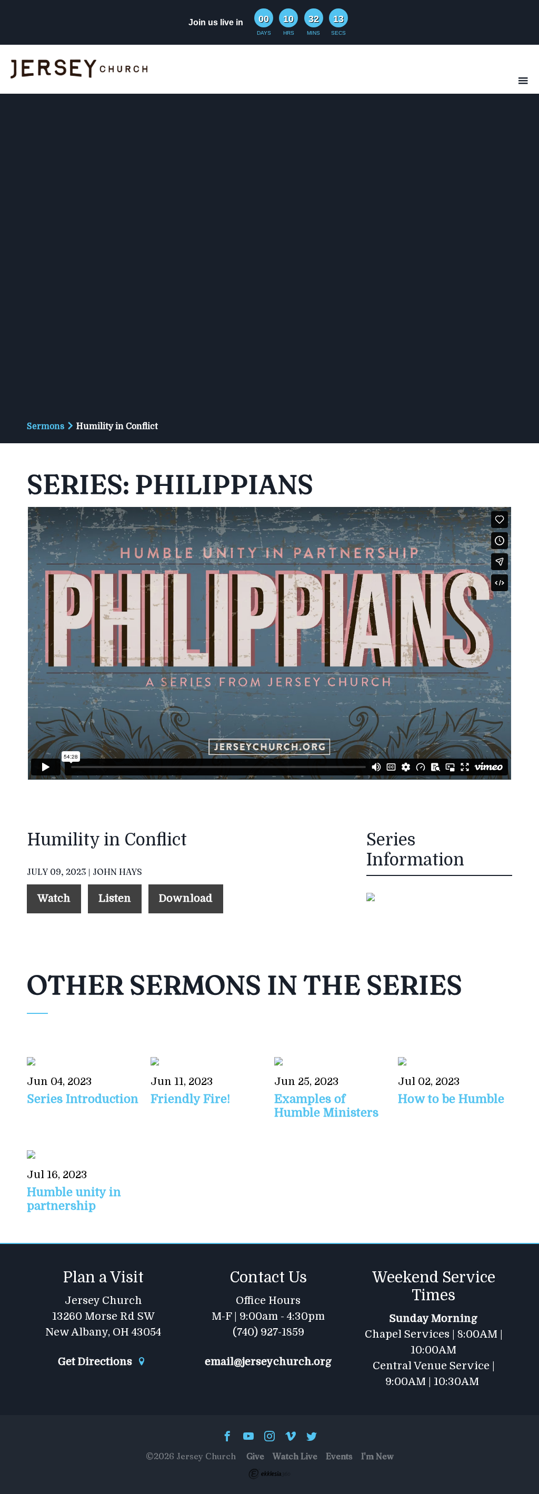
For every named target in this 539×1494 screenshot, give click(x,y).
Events (339, 1456)
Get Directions (96, 1362)
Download (186, 898)
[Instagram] (269, 1436)
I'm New (377, 1456)
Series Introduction (82, 1098)
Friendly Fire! (190, 1098)
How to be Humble (451, 1098)
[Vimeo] (290, 1436)
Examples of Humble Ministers (326, 1105)
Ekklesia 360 (269, 1474)
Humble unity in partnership (74, 1199)
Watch (54, 898)
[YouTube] (248, 1436)
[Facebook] (227, 1436)
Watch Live (295, 1456)
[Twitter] (311, 1436)
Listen (114, 898)
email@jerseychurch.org (268, 1362)
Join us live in (215, 22)
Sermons (45, 426)
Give (255, 1456)
